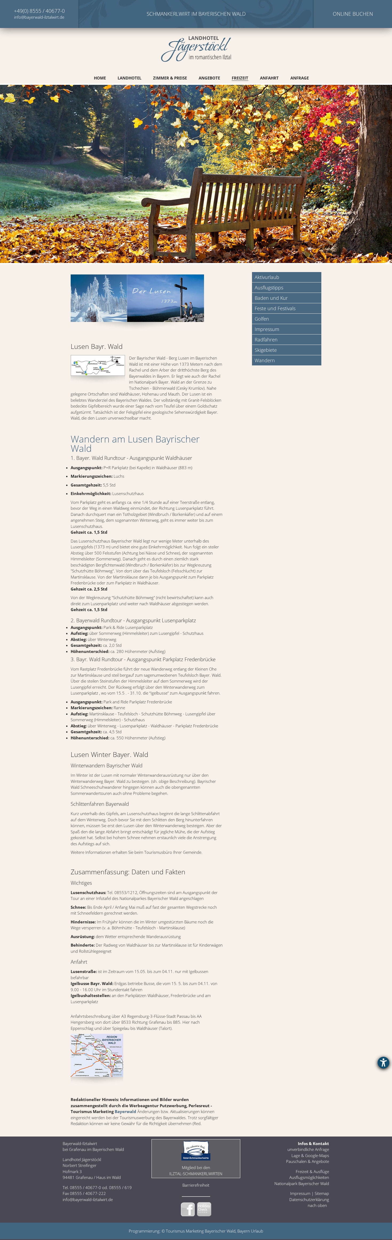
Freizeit (240, 78)
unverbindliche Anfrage (308, 1149)
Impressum (300, 1193)
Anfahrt (269, 78)
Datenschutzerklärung (309, 1199)
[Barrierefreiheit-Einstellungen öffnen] (383, 1062)
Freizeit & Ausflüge (312, 1171)
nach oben (317, 1205)
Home (100, 78)
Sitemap (322, 1193)
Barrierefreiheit (195, 1185)
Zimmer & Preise (170, 78)
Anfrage (299, 78)
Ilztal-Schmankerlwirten (195, 1173)
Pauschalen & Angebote (307, 1161)
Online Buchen (353, 13)
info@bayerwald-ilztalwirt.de (39, 17)
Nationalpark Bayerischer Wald (301, 1183)
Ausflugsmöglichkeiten (309, 1177)
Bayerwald (125, 1111)
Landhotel (129, 78)
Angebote (209, 78)
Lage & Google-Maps (310, 1155)
